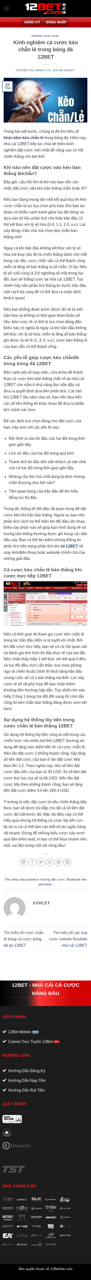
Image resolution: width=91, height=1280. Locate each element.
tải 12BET (69, 546)
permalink (45, 884)
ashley (69, 70)
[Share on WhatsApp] (24, 862)
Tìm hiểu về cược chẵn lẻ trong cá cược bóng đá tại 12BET (23, 939)
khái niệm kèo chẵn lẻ (23, 138)
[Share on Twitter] (41, 862)
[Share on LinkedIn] (67, 862)
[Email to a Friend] (50, 862)
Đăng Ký (32, 22)
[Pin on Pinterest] (59, 862)
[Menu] (6, 8)
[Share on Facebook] (32, 862)
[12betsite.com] (45, 8)
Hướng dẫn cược (45, 36)
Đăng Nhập (56, 22)
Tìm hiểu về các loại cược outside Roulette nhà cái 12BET (68, 939)
